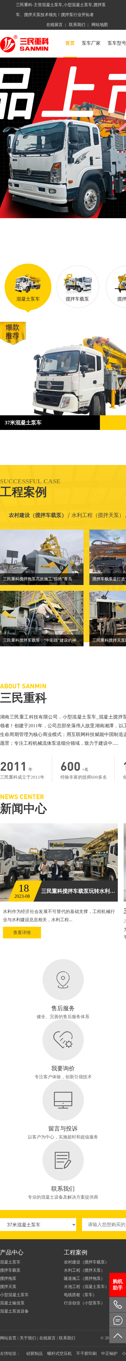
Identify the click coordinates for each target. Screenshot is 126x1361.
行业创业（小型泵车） (84, 1303)
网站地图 (99, 24)
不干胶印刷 (86, 1353)
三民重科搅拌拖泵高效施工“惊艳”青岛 (37, 579)
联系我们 (77, 24)
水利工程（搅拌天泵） (84, 1270)
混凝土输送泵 (12, 1303)
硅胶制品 (34, 1353)
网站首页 (8, 1338)
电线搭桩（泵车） (80, 1295)
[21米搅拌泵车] (63, 138)
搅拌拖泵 (8, 1278)
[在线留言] (117, 1320)
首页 (70, 43)
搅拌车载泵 (10, 1270)
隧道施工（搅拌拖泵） (84, 1278)
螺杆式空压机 (59, 1353)
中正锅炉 (109, 1353)
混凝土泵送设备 (14, 1311)
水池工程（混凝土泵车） (86, 1286)
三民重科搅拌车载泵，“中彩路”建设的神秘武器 (43, 640)
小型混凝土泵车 (14, 1295)
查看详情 (22, 932)
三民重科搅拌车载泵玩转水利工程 (79, 891)
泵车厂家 (91, 43)
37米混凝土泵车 (23, 423)
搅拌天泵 (8, 1286)
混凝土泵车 (10, 1262)
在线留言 (54, 24)
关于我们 (28, 1338)
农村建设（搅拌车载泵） (38, 515)
